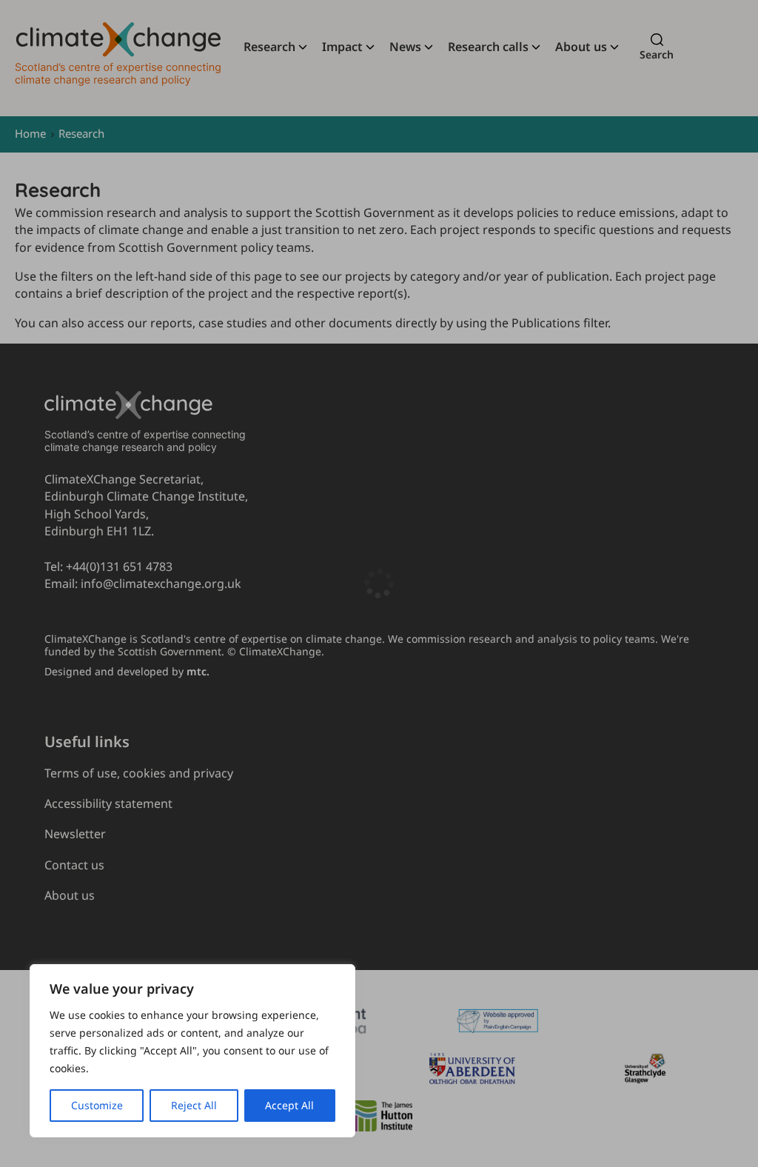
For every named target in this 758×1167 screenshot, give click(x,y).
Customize (97, 1105)
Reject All (194, 1105)
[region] (192, 1050)
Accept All (289, 1105)
